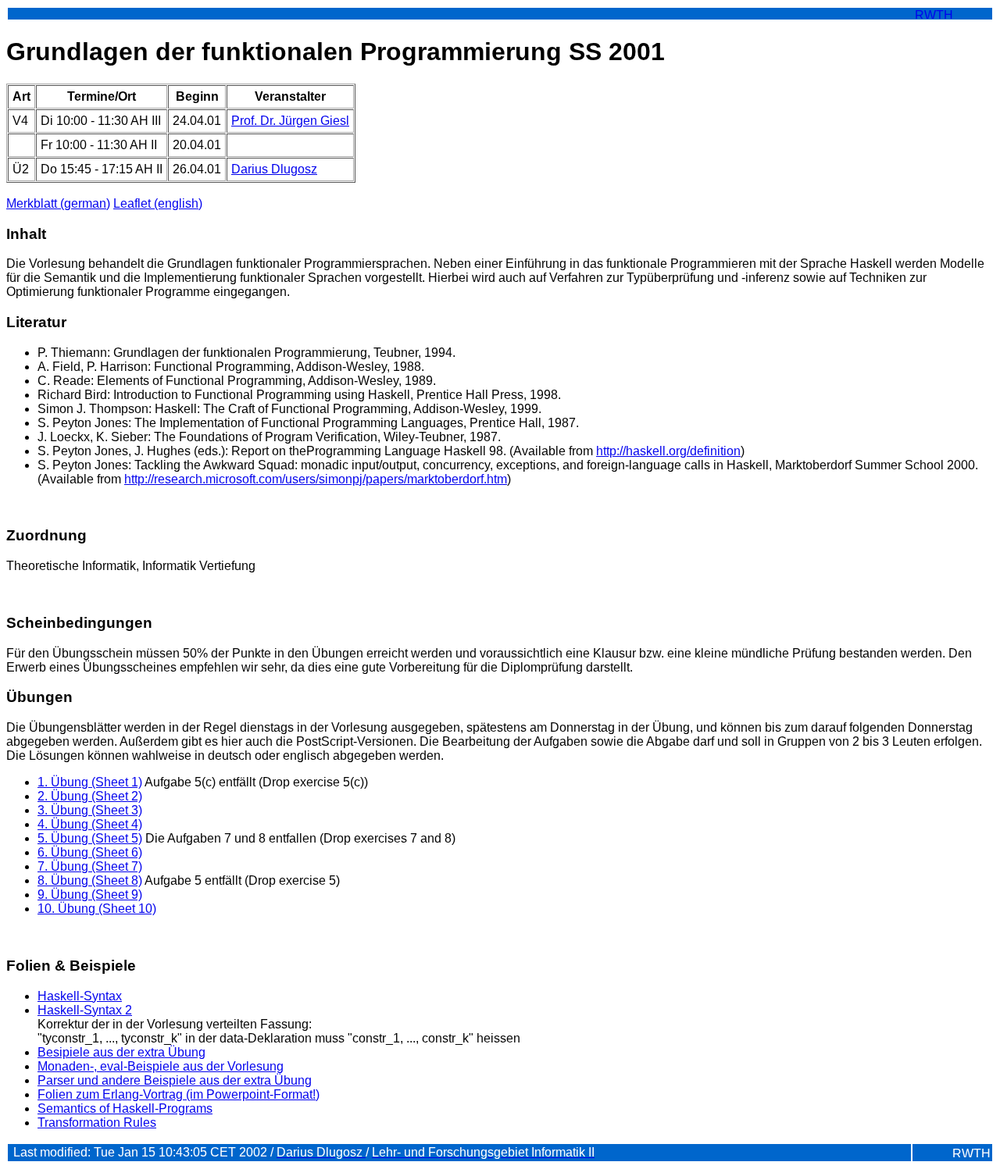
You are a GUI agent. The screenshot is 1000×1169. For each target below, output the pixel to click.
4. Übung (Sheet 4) (90, 824)
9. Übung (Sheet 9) (90, 894)
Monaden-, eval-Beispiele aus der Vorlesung (161, 1066)
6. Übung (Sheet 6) (90, 852)
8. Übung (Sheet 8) (90, 880)
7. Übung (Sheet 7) (90, 866)
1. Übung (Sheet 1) (90, 782)
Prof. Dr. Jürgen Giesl (290, 120)
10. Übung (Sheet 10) (97, 908)
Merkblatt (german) (58, 203)
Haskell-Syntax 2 (85, 1010)
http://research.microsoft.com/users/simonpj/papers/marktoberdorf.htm (315, 479)
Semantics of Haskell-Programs (125, 1108)
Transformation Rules (97, 1122)
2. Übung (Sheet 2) (90, 796)
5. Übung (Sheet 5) (90, 838)
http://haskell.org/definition (668, 451)
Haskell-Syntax (80, 996)
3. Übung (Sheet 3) (90, 810)
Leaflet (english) (157, 203)
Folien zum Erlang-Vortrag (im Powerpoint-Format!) (179, 1094)
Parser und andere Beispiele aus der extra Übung (175, 1080)
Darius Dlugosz (274, 169)
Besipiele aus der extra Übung (121, 1052)
